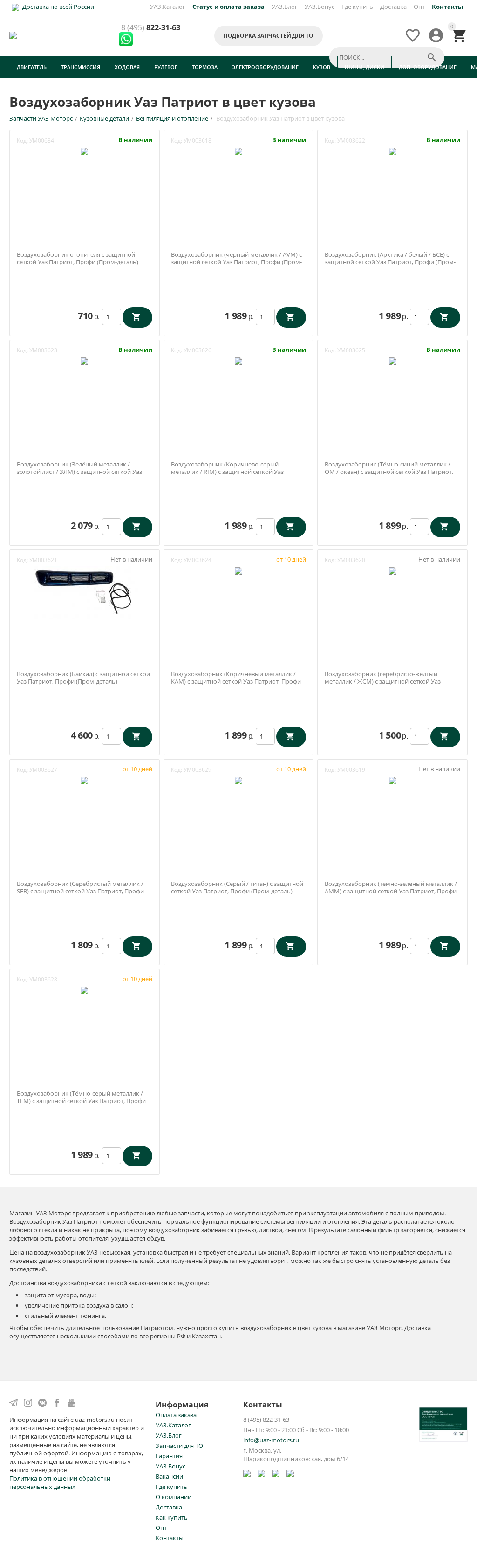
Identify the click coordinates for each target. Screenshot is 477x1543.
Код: (22, 140)
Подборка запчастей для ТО (268, 36)
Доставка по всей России (57, 6)
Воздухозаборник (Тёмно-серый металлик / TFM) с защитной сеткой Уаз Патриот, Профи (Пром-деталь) (81, 1101)
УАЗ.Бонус (319, 6)
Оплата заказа (176, 1415)
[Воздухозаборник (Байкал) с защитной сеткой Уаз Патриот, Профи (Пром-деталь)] (84, 591)
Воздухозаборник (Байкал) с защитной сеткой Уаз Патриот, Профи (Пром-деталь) (83, 678)
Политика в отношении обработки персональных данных (59, 1482)
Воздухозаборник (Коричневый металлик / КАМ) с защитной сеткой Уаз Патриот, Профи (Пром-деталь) (236, 682)
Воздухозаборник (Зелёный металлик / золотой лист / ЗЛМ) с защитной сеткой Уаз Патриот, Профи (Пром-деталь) (79, 472)
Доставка (393, 6)
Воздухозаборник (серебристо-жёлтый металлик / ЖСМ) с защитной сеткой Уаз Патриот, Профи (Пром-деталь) (383, 682)
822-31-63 (150, 28)
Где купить (357, 6)
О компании (173, 1497)
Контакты (170, 1538)
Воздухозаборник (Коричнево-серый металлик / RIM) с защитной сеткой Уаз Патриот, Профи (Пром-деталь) (227, 472)
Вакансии (169, 1476)
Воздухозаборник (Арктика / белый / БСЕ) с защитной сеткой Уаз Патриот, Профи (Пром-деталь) (390, 262)
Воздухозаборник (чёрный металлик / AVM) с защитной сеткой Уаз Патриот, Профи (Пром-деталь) (236, 262)
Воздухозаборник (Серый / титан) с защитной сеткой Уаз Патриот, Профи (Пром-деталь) (237, 887)
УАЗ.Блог (285, 6)
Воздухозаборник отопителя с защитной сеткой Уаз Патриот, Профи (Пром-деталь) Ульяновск (77, 262)
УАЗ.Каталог (167, 6)
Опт (419, 6)
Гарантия (169, 1456)
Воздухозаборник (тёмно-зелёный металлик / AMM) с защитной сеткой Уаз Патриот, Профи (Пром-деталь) (391, 891)
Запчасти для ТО (179, 1445)
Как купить (172, 1517)
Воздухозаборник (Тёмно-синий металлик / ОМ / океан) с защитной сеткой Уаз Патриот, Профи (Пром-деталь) (389, 472)
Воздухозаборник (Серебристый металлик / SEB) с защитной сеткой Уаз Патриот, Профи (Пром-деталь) (80, 891)
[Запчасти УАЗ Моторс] (13, 35)
